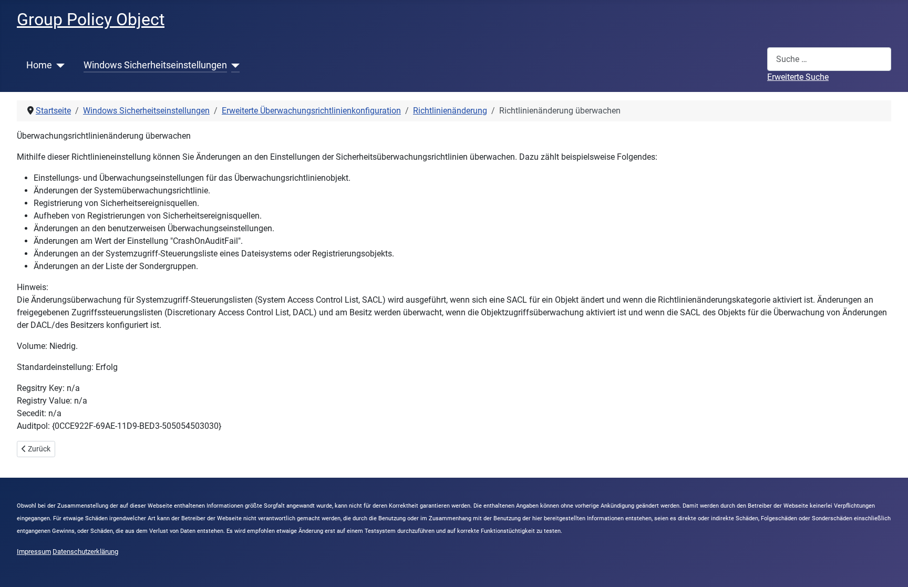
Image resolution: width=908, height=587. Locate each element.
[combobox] (829, 59)
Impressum (34, 551)
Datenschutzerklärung (85, 551)
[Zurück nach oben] (890, 568)
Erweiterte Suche (798, 77)
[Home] (58, 65)
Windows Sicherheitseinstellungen (155, 65)
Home (39, 65)
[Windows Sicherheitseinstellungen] (233, 65)
